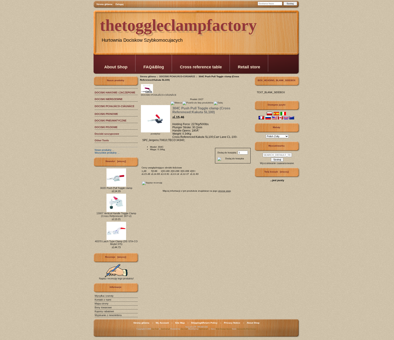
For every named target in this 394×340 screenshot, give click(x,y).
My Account (162, 323)
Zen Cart (155, 329)
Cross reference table (201, 67)
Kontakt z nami (103, 299)
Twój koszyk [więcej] (276, 171)
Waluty (276, 127)
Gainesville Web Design (246, 329)
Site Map (180, 323)
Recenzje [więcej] (115, 257)
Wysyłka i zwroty (104, 295)
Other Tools (102, 140)
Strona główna (104, 4)
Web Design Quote (224, 329)
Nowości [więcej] (116, 161)
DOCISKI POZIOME (106, 127)
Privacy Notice (232, 323)
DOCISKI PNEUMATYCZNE (110, 120)
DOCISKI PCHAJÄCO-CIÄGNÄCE (177, 76)
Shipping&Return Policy (204, 323)
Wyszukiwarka (276, 145)
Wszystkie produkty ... (107, 152)
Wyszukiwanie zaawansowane (277, 163)
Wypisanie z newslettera (108, 315)
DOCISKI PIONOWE (106, 114)
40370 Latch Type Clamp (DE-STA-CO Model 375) (116, 242)
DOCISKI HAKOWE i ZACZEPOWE (115, 92)
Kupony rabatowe (104, 311)
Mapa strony (102, 303)
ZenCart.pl (165, 329)
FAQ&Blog (153, 67)
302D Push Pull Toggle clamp (116, 188)
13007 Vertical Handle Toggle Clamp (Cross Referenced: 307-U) (116, 214)
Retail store (249, 67)
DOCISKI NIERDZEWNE (108, 99)
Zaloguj (119, 4)
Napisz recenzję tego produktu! (116, 278)
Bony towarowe (103, 307)
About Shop (115, 67)
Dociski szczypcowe (107, 133)
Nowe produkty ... (104, 150)
